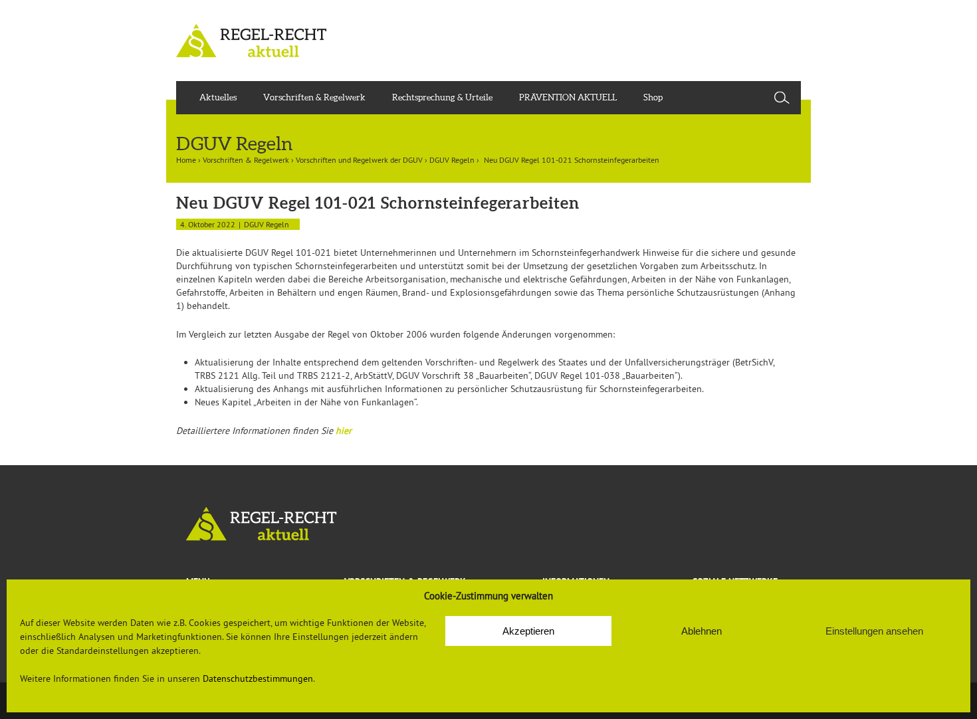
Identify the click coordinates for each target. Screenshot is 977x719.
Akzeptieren (528, 631)
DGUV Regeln (452, 160)
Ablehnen (701, 631)
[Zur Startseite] (488, 524)
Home (186, 160)
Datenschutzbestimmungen (258, 678)
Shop (653, 97)
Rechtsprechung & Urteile (442, 97)
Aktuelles (218, 97)
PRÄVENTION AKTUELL (568, 97)
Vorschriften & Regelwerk (314, 97)
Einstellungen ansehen (874, 631)
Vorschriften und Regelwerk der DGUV (359, 160)
